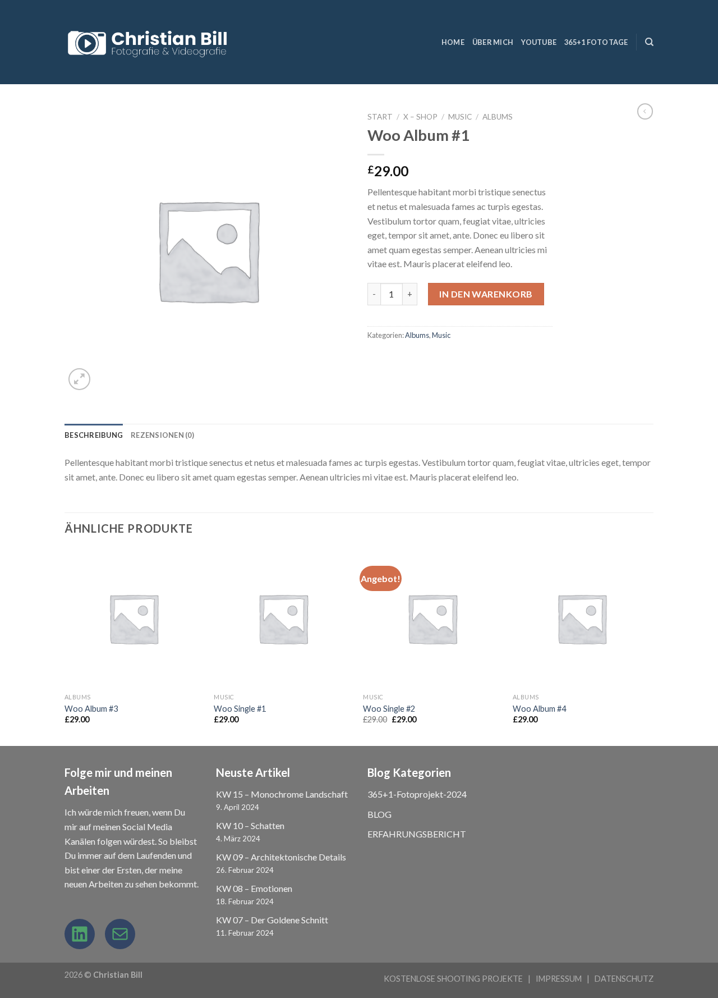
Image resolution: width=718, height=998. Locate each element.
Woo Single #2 (389, 708)
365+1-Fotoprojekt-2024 (417, 794)
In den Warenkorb (486, 294)
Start (380, 116)
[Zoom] (79, 379)
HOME (452, 42)
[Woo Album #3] (134, 618)
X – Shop (420, 116)
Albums (497, 116)
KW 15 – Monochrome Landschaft (282, 794)
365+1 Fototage (596, 42)
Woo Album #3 (91, 708)
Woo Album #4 (539, 708)
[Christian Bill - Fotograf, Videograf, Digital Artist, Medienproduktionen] (149, 42)
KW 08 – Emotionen (254, 888)
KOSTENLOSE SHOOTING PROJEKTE (453, 978)
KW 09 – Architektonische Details (281, 856)
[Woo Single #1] (283, 618)
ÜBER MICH (492, 42)
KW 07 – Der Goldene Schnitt (272, 919)
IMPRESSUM (559, 978)
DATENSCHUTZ (624, 978)
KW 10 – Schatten (250, 825)
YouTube (538, 42)
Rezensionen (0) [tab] (162, 435)
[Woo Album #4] (582, 618)
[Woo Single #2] (432, 618)
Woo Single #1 (240, 708)
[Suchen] (649, 42)
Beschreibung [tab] (94, 435)
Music (460, 116)
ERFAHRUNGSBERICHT (416, 833)
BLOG (379, 814)
